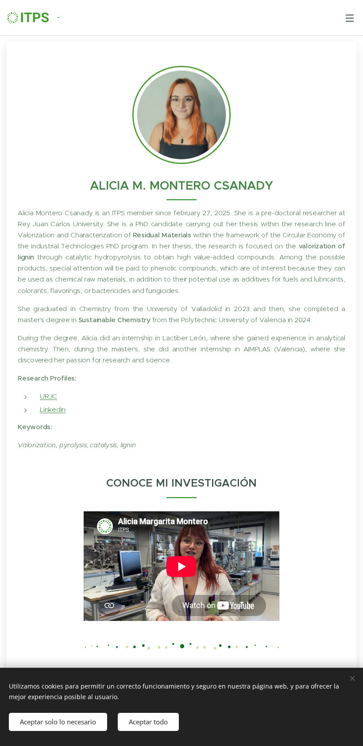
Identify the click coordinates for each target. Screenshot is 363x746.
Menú (350, 18)
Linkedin (53, 409)
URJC (48, 396)
